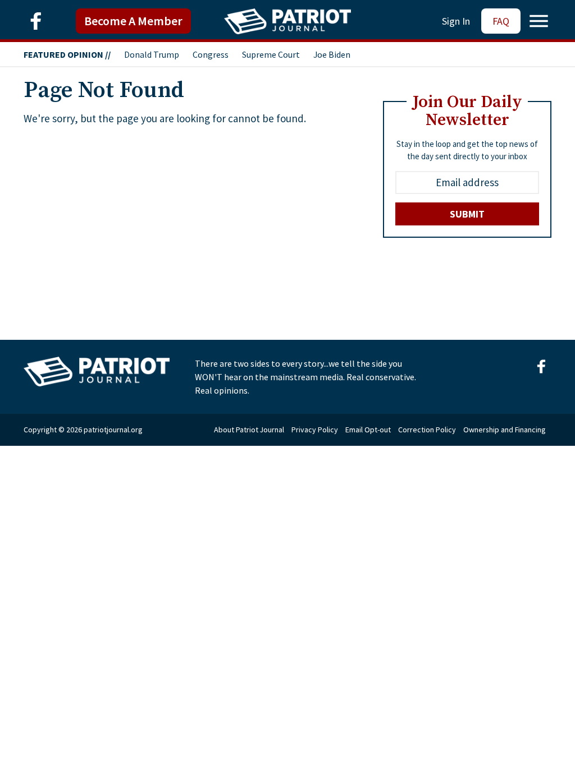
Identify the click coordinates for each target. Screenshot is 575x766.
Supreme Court (271, 54)
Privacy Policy (314, 429)
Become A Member (133, 21)
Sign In (456, 21)
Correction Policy (427, 429)
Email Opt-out (368, 429)
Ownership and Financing (504, 429)
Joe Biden (331, 54)
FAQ (500, 21)
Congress (211, 54)
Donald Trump (151, 54)
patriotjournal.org (113, 429)
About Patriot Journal (249, 429)
